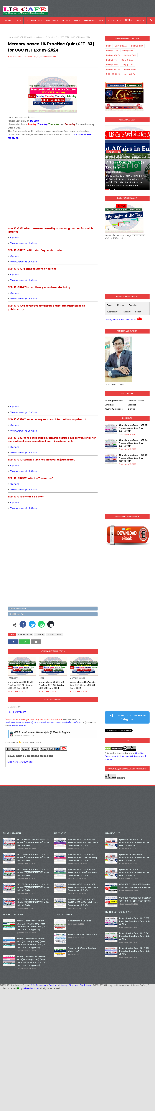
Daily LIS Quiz (130, 69)
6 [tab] (132, 189)
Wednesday (112, 312)
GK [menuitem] (100, 20)
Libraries (132, 404)
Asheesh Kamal (31, 988)
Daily (108, 46)
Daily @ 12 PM (112, 50)
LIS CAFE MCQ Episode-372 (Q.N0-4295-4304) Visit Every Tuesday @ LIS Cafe (83, 887)
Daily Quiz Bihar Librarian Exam (120, 319)
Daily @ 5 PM (128, 50)
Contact (53, 985)
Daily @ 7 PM (111, 60)
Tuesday (40, 634)
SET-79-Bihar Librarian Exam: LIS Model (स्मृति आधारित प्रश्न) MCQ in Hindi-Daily (33, 857)
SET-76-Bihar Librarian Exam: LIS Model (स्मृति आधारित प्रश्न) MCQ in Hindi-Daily (33, 902)
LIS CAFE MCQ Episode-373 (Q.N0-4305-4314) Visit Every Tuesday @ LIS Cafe (82, 872)
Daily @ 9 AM (127, 64)
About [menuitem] (139, 20)
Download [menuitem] (113, 20)
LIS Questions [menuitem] (33, 20)
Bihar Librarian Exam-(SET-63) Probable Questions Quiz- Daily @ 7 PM (133, 458)
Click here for (79, 134)
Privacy (63, 985)
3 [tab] (117, 189)
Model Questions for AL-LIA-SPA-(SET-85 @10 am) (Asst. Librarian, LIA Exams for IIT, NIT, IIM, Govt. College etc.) (32, 925)
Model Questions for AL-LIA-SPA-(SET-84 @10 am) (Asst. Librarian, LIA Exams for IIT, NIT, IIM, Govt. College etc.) (32, 943)
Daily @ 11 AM (137, 46)
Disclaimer (85, 985)
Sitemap (73, 985)
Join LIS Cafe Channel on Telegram (130, 717)
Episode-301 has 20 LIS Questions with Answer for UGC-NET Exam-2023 (135, 857)
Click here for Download (20, 761)
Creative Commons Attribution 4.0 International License (125, 756)
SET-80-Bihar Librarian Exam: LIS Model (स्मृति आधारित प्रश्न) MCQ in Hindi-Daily (33, 842)
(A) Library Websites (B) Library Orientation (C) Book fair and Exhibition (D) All (23, 274)
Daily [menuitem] (7, 27)
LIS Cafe (34, 985)
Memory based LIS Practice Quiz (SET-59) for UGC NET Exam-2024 (83, 685)
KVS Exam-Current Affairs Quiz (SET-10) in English (126, 162)
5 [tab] (127, 189)
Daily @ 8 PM (112, 64)
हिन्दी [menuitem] (127, 20)
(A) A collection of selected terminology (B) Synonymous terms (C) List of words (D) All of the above (30, 484)
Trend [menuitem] (65, 20)
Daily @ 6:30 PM (113, 55)
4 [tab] (122, 189)
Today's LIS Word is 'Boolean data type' (82, 950)
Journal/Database (114, 408)
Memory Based (25, 634)
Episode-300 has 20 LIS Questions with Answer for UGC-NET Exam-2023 (135, 872)
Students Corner (136, 400)
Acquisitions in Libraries (79, 920)
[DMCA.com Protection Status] (114, 749)
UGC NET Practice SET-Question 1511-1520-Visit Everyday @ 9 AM (135, 886)
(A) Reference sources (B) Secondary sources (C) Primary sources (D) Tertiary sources (21, 465)
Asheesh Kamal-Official (21, 56)
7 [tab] (137, 189)
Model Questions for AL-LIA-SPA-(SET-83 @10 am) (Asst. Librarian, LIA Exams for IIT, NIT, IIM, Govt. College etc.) (32, 961)
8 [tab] (142, 189)
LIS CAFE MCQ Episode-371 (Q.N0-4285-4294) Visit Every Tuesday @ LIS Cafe (83, 902)
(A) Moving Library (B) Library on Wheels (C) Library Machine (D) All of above (19, 237)
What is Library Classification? (83, 934)
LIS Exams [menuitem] (51, 20)
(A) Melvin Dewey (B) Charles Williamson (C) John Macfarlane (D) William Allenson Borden (23, 293)
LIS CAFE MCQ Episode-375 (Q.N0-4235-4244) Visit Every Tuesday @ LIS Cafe (83, 842)
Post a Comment (17, 711)
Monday (120, 305)
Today (109, 305)
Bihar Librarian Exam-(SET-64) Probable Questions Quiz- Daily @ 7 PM (133, 443)
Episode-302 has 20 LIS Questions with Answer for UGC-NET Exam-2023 (135, 842)
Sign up (131, 408)
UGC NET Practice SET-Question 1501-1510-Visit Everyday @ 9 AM (135, 899)
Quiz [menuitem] (17, 20)
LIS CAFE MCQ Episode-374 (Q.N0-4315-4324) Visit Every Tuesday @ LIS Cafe (82, 857)
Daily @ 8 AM (127, 60)
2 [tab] (112, 189)
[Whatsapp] (41, 625)
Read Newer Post (16, 614)
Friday (138, 312)
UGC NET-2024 (22, 37)
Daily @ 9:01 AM (113, 69)
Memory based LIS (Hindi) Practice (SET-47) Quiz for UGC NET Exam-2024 (51, 685)
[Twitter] (32, 625)
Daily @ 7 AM (130, 55)
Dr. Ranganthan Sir (114, 400)
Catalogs (109, 404)
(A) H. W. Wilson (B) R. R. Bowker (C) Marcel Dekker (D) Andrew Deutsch (19, 406)
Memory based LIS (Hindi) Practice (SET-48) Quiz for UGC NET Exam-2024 (20, 685)
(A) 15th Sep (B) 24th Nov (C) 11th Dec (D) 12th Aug (15, 256)
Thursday (126, 312)
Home (10, 37)
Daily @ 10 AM (121, 46)
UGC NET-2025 (113, 74)
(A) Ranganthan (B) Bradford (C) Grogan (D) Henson (17, 447)
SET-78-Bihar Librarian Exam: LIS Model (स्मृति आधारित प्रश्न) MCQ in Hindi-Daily (33, 872)
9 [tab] (147, 189)
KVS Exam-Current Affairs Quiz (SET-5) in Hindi (40, 732)
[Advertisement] (53, 161)
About (43, 985)
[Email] (50, 625)
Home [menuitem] (8, 20)
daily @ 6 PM (129, 74)
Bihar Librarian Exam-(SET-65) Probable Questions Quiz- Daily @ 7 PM (133, 428)
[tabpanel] (127, 157)
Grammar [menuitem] (89, 20)
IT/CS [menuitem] (77, 20)
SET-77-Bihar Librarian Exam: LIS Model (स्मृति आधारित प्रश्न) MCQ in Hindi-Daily (33, 887)
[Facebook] (23, 625)
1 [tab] (107, 189)
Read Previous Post (17, 608)
